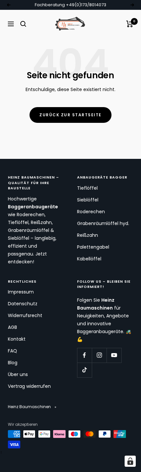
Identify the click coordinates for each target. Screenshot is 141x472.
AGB (12, 327)
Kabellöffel (89, 258)
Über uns (18, 374)
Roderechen (91, 211)
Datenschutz (22, 303)
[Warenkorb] (129, 24)
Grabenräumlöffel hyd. (103, 223)
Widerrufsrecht (25, 315)
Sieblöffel (87, 200)
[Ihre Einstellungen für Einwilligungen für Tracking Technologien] (130, 461)
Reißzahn (87, 235)
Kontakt (17, 339)
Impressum (21, 292)
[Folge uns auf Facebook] (84, 355)
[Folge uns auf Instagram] (99, 355)
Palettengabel (93, 247)
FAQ (12, 351)
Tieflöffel (87, 188)
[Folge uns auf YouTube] (114, 355)
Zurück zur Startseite (70, 115)
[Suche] (23, 24)
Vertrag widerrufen (29, 386)
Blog (12, 362)
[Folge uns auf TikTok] (84, 370)
